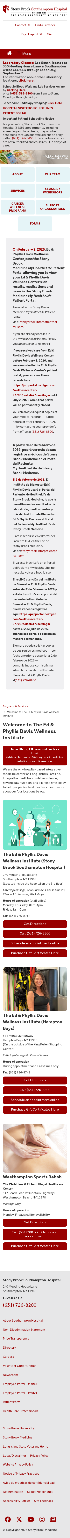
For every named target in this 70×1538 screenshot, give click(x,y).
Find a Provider (45, 25)
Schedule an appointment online (35, 943)
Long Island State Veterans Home (25, 1446)
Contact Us (22, 25)
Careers (8, 1356)
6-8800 (44, 1090)
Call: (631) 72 (29, 1090)
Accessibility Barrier (16, 1501)
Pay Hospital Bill (31, 34)
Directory (9, 1347)
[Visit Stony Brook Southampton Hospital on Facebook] (8, 1520)
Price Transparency (16, 1338)
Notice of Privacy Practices (21, 1473)
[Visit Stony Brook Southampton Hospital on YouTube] (30, 1520)
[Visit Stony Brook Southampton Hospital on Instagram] (42, 1520)
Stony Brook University (18, 1428)
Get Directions (35, 924)
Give (50, 34)
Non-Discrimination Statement (24, 1329)
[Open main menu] (24, 54)
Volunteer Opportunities (19, 1366)
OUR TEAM (52, 174)
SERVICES (17, 190)
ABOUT (17, 174)
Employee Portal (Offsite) (20, 1393)
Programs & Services (15, 706)
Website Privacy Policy (18, 1464)
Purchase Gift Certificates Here (35, 953)
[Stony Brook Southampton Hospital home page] (35, 10)
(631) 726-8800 (42, 431)
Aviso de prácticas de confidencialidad (29, 1482)
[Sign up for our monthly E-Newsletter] (53, 1520)
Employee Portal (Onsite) (20, 1384)
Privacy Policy (39, 1455)
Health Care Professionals (20, 1411)
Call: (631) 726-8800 (35, 933)
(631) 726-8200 (19, 1305)
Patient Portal (12, 1402)
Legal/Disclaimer (14, 1455)
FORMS (35, 223)
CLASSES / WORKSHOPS (52, 190)
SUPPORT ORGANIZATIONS (52, 207)
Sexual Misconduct (40, 1492)
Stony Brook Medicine (17, 1437)
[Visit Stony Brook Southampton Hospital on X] (19, 1520)
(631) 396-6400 (22, 138)
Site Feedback (43, 1501)
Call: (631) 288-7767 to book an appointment (35, 1234)
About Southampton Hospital (23, 1320)
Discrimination (13, 1492)
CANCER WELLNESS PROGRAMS (17, 207)
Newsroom (10, 1375)
